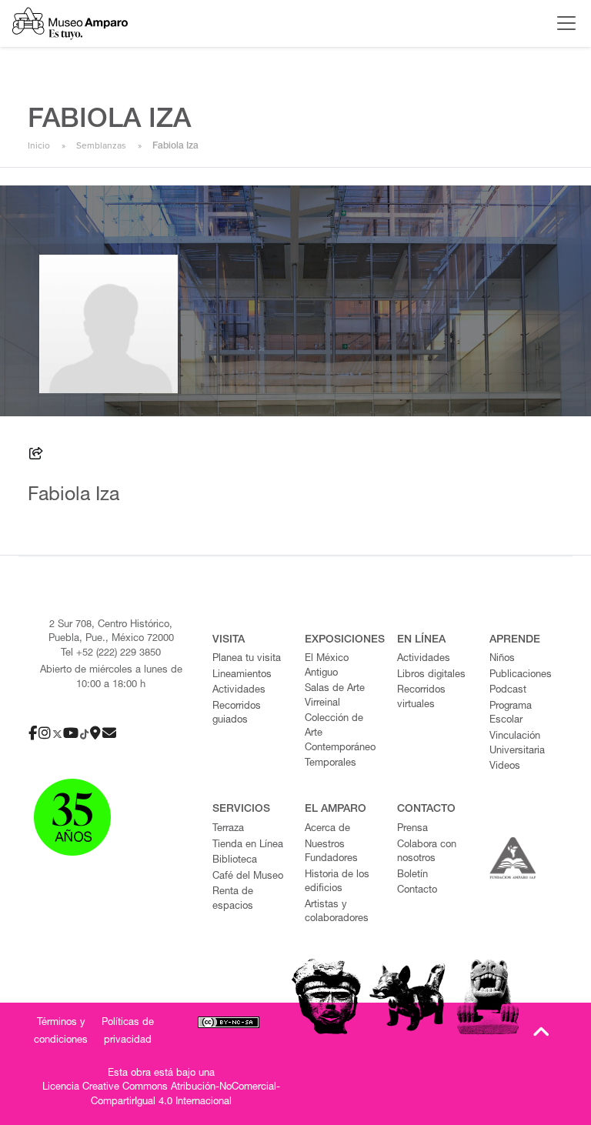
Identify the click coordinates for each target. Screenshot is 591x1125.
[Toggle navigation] (562, 23)
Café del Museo (247, 877)
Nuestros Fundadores (331, 852)
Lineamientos (242, 675)
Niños (502, 659)
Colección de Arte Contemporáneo (340, 733)
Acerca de (327, 829)
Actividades (238, 691)
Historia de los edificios (337, 882)
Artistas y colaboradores (337, 912)
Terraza (228, 829)
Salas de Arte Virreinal (335, 696)
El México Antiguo (327, 666)
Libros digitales (431, 675)
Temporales (330, 764)
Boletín (412, 875)
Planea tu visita (246, 659)
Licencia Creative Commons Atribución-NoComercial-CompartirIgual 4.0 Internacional (161, 1095)
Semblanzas (101, 145)
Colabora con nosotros (426, 852)
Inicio (39, 145)
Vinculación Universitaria (517, 744)
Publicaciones (520, 675)
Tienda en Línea (247, 845)
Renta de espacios (232, 899)
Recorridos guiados (236, 714)
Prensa (412, 829)
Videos (504, 767)
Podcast (507, 691)
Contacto (417, 891)
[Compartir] (36, 455)
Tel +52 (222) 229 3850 (111, 654)
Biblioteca (234, 861)
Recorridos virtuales (421, 698)
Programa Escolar (510, 714)
